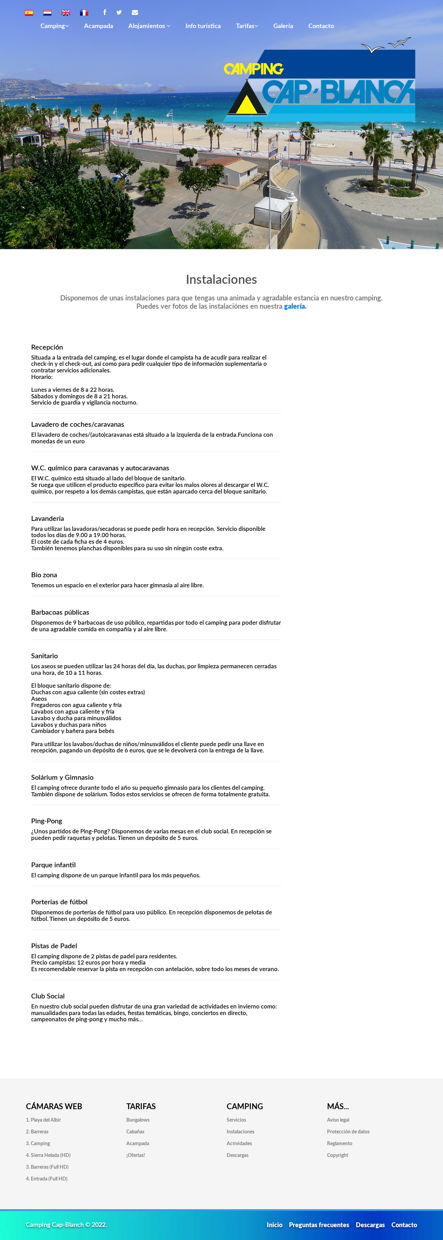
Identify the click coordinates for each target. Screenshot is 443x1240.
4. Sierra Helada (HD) (48, 1155)
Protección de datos (348, 1132)
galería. (295, 306)
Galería (283, 26)
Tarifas (245, 26)
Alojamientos (147, 26)
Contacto (321, 26)
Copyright (337, 1155)
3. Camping (38, 1143)
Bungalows (138, 1120)
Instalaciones (240, 1132)
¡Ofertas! (135, 1155)
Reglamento (339, 1143)
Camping (52, 26)
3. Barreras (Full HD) (47, 1167)
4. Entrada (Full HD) (46, 1179)
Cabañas (135, 1132)
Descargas (237, 1155)
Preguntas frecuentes (319, 1225)
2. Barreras (37, 1132)
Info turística (203, 26)
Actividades (239, 1143)
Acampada (98, 26)
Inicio (274, 1225)
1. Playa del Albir (43, 1120)
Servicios (236, 1120)
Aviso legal (338, 1120)
